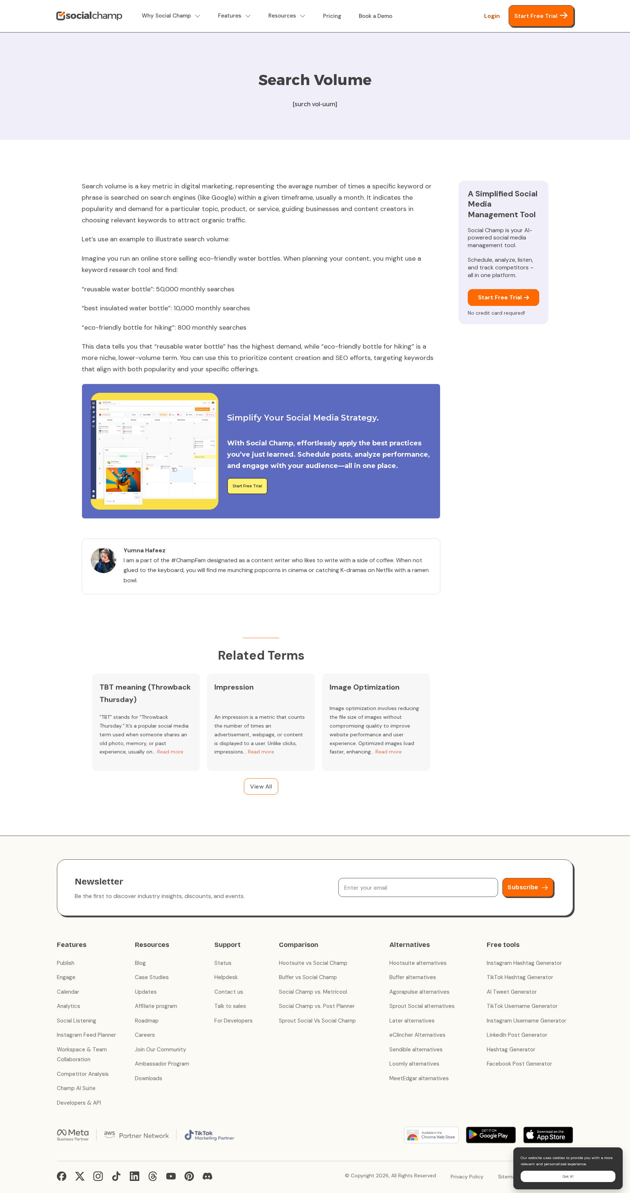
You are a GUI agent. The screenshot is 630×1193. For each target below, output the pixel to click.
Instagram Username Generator (526, 1020)
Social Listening (76, 1020)
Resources (282, 16)
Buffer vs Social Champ (308, 977)
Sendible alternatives (416, 1049)
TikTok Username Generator (522, 1006)
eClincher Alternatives (417, 1035)
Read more (170, 751)
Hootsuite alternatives (418, 963)
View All (261, 786)
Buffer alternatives (412, 977)
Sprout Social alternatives (422, 1006)
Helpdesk (226, 977)
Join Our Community (160, 1049)
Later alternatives (412, 1020)
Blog (140, 963)
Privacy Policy (467, 1176)
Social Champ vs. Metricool (313, 992)
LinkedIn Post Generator (517, 1035)
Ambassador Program (162, 1063)
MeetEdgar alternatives (419, 1078)
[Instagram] (98, 1176)
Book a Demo (375, 16)
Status (223, 963)
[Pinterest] (189, 1176)
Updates (146, 992)
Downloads (148, 1078)
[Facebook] (61, 1176)
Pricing (332, 16)
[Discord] (207, 1176)
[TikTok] (116, 1176)
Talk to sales (230, 1006)
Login (492, 16)
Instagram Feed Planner (86, 1035)
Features (229, 16)
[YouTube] (171, 1176)
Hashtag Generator (511, 1049)
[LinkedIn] (134, 1176)
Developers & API (79, 1102)
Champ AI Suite (76, 1088)
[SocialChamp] (89, 16)
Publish (65, 963)
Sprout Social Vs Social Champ (317, 1020)
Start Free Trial (535, 16)
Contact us (228, 992)
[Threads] (153, 1176)
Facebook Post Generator (519, 1063)
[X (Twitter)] (80, 1176)
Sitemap (508, 1176)
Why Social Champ (166, 16)
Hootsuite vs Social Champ (313, 963)
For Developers (233, 1020)
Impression (234, 687)
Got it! (568, 1176)
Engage (66, 977)
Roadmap (147, 1020)
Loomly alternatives (414, 1063)
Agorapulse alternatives (419, 992)
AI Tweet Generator (512, 992)
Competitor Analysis (83, 1074)
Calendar (68, 992)
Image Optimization (365, 687)
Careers (145, 1035)
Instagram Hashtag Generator (524, 963)
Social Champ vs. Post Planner (317, 1006)
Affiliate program (156, 1006)
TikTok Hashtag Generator (520, 977)
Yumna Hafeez (145, 550)
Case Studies (152, 977)
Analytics (68, 1006)
